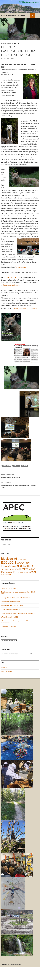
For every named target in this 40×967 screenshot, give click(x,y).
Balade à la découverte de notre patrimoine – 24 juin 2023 (18, 485)
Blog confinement (21, 559)
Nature (24, 466)
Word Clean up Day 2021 (9, 617)
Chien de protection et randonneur (24, 308)
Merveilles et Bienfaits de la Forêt (12, 605)
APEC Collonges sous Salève (13, 15)
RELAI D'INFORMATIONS (24, 572)
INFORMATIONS (24, 566)
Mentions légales (6, 671)
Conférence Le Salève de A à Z (11, 609)
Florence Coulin (20, 267)
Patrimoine (7, 571)
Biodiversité (7, 466)
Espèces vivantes (7, 43)
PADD (19, 569)
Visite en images (6, 574)
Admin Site (4, 667)
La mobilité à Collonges (8, 626)
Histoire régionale (8, 566)
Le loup (16, 43)
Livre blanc (4, 569)
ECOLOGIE (16, 466)
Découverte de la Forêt (8, 588)
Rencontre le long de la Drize (10, 476)
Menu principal (37, 15)
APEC (12, 59)
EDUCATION (23, 563)
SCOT (33, 572)
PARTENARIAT (28, 569)
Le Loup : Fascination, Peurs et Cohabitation (15, 598)
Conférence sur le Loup (11, 277)
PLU (15, 572)
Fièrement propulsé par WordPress (11, 964)
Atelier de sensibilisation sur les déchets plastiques (17, 613)
